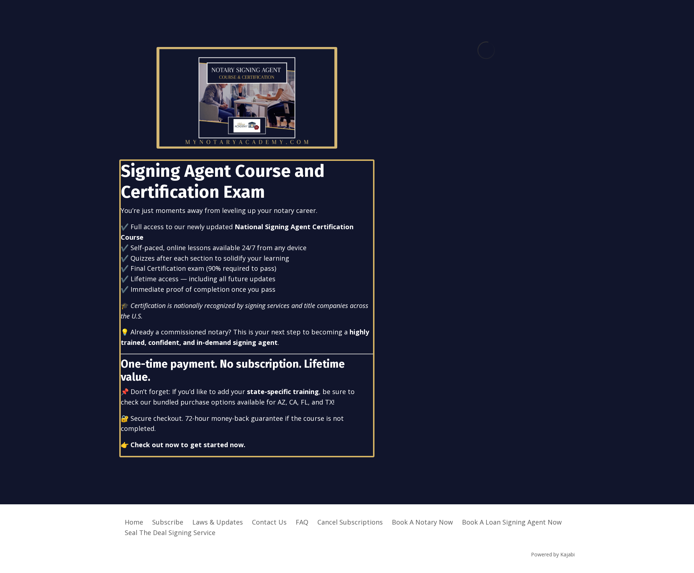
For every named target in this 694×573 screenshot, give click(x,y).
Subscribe (167, 522)
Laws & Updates (217, 522)
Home (134, 522)
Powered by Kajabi (553, 554)
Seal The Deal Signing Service (170, 532)
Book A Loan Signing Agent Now (512, 522)
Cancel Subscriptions (350, 522)
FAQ (302, 522)
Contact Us (269, 522)
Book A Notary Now (422, 522)
